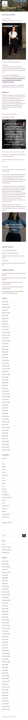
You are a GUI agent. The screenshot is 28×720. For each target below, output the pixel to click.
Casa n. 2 (4, 469)
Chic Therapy (9, 8)
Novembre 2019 (6, 368)
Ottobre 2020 (5, 338)
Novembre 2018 (6, 396)
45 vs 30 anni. (5, 260)
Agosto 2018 (5, 405)
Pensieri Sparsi (5, 505)
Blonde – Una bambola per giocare (10, 253)
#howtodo (4, 458)
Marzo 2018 (5, 413)
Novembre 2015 (6, 449)
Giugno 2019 (5, 380)
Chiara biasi (5, 475)
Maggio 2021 (5, 318)
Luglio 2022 (5, 310)
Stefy (3, 282)
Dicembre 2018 (5, 394)
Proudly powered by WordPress (9, 716)
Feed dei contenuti (6, 547)
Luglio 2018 (5, 407)
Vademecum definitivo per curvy (12, 20)
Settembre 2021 (6, 312)
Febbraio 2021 (5, 326)
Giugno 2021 (5, 315)
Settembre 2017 (6, 427)
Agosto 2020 (5, 343)
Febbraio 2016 (5, 441)
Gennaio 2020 (5, 363)
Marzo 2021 (5, 324)
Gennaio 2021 (5, 329)
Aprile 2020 (5, 354)
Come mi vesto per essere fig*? (9, 250)
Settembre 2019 (6, 374)
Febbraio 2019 (5, 391)
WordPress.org (5, 552)
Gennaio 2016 (5, 444)
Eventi (3, 480)
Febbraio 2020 (5, 360)
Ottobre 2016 (5, 430)
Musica (4, 500)
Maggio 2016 (5, 435)
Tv (2, 519)
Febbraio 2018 (5, 416)
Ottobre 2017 (5, 424)
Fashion (4, 483)
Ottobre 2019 (5, 371)
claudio (4, 287)
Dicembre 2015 (5, 447)
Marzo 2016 (5, 438)
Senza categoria (6, 514)
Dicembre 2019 (5, 366)
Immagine (4, 492)
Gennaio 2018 (5, 419)
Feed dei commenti (6, 549)
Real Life (4, 511)
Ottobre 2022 (5, 304)
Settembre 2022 (6, 307)
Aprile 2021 (5, 321)
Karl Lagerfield (5, 494)
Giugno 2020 (5, 349)
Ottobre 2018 (5, 399)
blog (3, 464)
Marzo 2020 (5, 357)
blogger (4, 466)
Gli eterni (4, 489)
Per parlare (4, 508)
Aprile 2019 (5, 385)
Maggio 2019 (5, 382)
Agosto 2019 (5, 377)
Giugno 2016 (5, 433)
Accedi (3, 544)
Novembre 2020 (6, 335)
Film (3, 486)
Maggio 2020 (5, 352)
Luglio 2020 (5, 346)
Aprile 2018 (5, 410)
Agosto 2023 (5, 301)
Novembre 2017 (6, 421)
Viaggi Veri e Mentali (7, 522)
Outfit (3, 503)
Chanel (3, 472)
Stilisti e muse (5, 517)
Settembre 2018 (6, 402)
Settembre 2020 (6, 340)
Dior (3, 477)
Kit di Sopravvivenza (7, 497)
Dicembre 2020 (6, 332)
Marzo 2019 (5, 388)
